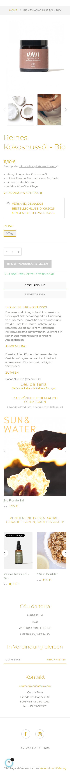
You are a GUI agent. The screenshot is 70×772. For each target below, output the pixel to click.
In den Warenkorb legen (27, 263)
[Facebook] (25, 733)
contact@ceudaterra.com (35, 686)
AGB (35, 621)
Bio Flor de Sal (14, 500)
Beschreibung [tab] (35, 285)
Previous (4, 110)
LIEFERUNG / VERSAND (35, 634)
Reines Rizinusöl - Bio (16, 576)
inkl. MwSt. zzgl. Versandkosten (37, 166)
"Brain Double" (47, 574)
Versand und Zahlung (53, 768)
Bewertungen (35, 294)
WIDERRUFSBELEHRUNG (35, 628)
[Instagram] (39, 733)
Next (65, 110)
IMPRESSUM (35, 615)
